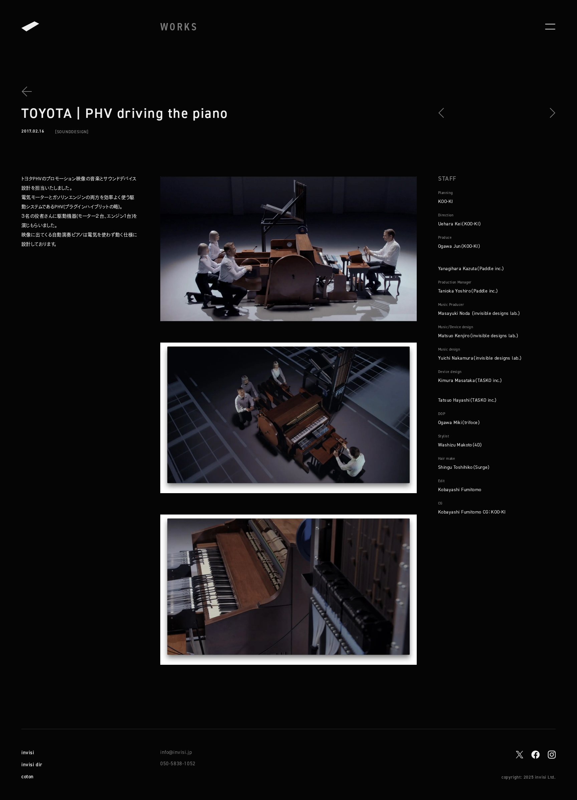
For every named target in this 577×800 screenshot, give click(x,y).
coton (27, 776)
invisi (27, 752)
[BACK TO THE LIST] (29, 91)
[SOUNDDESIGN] (71, 132)
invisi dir (31, 764)
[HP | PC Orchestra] (443, 113)
